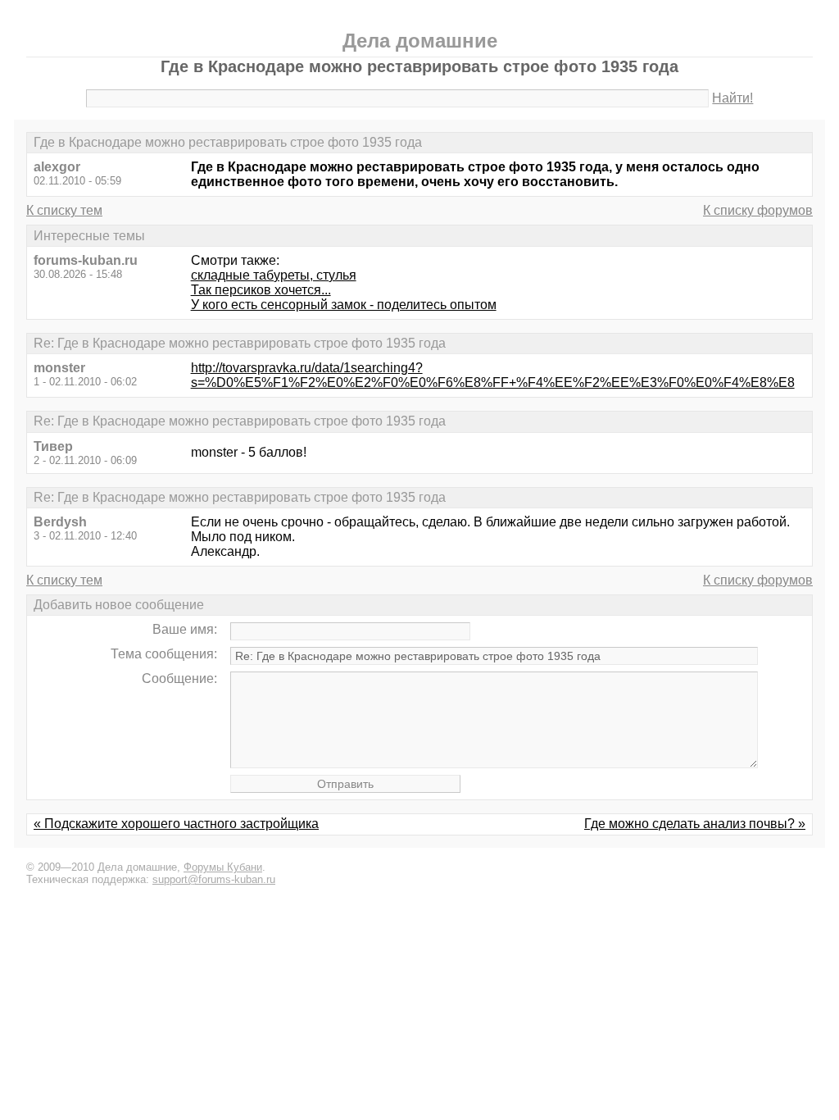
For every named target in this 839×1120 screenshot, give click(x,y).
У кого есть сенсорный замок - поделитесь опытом (344, 305)
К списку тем (64, 210)
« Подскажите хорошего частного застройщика (176, 824)
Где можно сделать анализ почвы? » (694, 824)
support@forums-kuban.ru (213, 879)
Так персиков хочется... (261, 290)
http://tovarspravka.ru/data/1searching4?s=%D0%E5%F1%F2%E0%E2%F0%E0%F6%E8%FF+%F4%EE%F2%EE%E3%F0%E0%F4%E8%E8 (493, 375)
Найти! (732, 98)
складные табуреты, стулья (273, 275)
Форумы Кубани (223, 867)
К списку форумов (758, 210)
